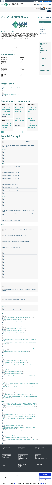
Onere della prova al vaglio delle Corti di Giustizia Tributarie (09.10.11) (14, 328)
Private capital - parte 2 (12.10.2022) (9, 366)
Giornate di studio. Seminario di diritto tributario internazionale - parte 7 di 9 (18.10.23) (16, 323)
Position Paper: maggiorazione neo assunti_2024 (11, 87)
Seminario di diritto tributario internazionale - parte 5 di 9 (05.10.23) (13, 330)
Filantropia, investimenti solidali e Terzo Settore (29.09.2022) (12, 373)
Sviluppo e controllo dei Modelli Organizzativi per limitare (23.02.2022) (14, 390)
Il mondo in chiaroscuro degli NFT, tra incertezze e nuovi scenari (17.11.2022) (15, 362)
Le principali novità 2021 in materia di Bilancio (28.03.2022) (12, 377)
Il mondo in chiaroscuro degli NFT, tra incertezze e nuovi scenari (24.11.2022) (15, 360)
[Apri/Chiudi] (49, 22)
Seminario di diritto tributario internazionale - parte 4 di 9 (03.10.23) (13, 332)
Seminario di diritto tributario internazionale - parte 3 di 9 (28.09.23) (13, 334)
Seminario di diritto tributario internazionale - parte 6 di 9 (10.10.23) (13, 326)
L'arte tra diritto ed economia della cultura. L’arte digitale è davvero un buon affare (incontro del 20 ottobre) (19, 406)
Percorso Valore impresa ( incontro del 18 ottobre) (11, 412)
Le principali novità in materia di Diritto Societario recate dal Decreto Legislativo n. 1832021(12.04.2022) (19, 375)
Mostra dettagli (42, 483)
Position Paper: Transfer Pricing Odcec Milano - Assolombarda (12, 89)
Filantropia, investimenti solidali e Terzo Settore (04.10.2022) (12, 371)
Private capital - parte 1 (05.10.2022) (9, 369)
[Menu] (2, 4)
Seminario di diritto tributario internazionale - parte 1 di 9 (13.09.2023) (14, 345)
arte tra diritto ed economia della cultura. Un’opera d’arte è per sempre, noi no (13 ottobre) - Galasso (18, 414)
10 (21, 131)
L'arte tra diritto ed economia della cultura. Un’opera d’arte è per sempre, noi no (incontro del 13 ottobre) (19, 416)
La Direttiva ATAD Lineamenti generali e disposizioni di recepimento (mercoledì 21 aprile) (17, 437)
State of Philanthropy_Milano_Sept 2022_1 (10, 94)
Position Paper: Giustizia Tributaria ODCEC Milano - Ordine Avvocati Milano (14, 92)
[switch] (23, 483)
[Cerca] (50, 4)
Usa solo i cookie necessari (45, 479)
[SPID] (41, 1)
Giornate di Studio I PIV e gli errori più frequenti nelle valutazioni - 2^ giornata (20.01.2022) (17, 394)
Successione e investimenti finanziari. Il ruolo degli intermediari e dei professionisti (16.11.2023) (18, 317)
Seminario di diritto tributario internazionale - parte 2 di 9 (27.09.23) (13, 337)
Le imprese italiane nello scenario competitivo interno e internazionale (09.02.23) (15, 351)
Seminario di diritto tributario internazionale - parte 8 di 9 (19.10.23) (13, 321)
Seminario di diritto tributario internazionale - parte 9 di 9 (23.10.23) (13, 319)
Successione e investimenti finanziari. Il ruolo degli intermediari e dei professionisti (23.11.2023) (18, 315)
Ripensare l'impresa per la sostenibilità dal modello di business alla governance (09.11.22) (17, 364)
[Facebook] (38, 4)
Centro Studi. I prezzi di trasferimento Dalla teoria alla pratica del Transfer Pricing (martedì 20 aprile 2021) (19, 439)
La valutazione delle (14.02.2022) (8, 392)
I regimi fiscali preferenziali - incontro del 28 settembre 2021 (12, 425)
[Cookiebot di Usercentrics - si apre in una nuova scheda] (5, 483)
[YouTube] (37, 4)
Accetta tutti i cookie (45, 474)
